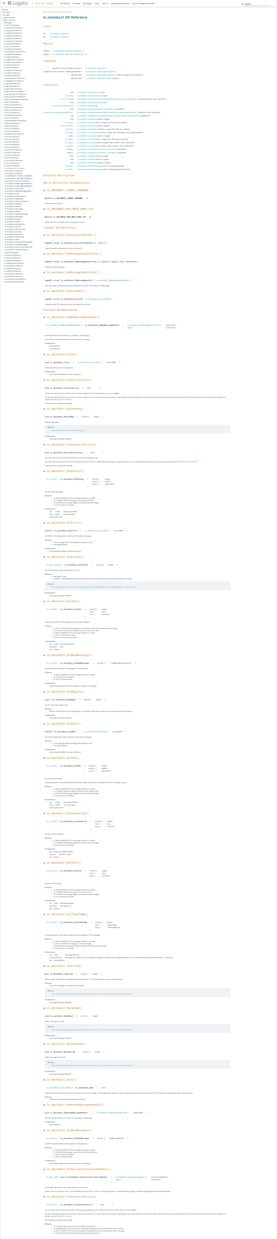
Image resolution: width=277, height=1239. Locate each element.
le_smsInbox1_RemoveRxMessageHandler (93, 116)
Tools (96, 3)
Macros (51, 12)
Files (45, 12)
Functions (68, 12)
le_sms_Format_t (67, 126)
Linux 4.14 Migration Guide (143, 3)
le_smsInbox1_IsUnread (86, 156)
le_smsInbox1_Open (85, 106)
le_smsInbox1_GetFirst (86, 149)
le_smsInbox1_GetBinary (86, 142)
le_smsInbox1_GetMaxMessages (89, 169)
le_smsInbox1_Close (85, 109)
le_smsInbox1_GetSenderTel (88, 129)
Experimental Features (120, 3)
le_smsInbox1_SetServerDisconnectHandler (93, 99)
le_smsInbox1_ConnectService (88, 92)
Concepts (76, 3)
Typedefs (59, 12)
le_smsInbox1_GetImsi (85, 122)
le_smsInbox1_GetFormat (87, 126)
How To (105, 3)
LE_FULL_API (65, 99)
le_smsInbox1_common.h (59, 33)
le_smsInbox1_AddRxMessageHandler (91, 112)
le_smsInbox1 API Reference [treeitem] (15, 168)
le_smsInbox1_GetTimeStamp (88, 132)
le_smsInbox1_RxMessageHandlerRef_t (101, 71)
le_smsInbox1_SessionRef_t (96, 68)
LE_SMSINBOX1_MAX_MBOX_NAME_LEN (68, 54)
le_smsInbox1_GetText (86, 139)
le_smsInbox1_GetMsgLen (87, 136)
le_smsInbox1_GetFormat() (94, 587)
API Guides (87, 3)
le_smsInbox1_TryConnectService (89, 96)
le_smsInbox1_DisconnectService (89, 102)
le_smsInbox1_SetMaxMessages (89, 166)
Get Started (65, 3)
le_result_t (69, 96)
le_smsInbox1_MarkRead (86, 159)
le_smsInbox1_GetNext (86, 152)
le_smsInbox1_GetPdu (85, 146)
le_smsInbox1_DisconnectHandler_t (99, 78)
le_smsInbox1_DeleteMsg (87, 119)
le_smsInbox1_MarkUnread (87, 162)
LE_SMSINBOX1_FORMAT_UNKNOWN (67, 51)
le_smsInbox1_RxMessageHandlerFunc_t (101, 75)
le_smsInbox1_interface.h (59, 37)
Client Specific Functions (63, 399)
